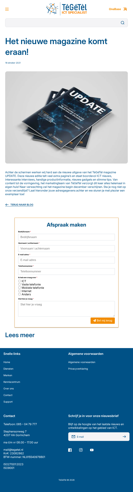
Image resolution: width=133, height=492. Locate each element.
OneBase (115, 9)
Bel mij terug (104, 320)
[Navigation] (7, 9)
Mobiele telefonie (33, 287)
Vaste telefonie (31, 284)
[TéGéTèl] (66, 9)
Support (8, 401)
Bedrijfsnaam (24, 231)
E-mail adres (24, 254)
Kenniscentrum (11, 381)
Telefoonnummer (26, 266)
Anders (26, 294)
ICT (24, 281)
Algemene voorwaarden (81, 362)
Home (6, 362)
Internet (26, 291)
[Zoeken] (123, 22)
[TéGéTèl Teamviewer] (125, 9)
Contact (7, 395)
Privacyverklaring (78, 368)
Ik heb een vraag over (27, 277)
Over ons (8, 388)
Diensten (8, 368)
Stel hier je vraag (26, 299)
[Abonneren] (125, 436)
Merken (7, 375)
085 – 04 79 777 (26, 424)
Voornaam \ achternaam (29, 243)
